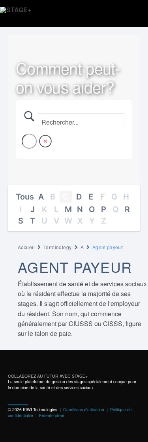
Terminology (57, 247)
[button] (135, 13)
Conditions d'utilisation (83, 409)
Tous (25, 196)
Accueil (26, 247)
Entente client (51, 415)
